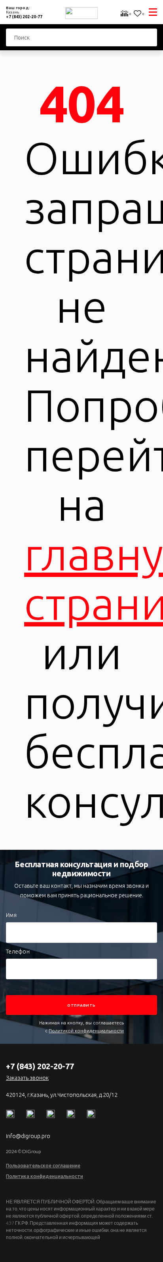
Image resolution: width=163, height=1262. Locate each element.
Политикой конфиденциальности (86, 1030)
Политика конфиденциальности (44, 1176)
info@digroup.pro (28, 1136)
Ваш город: (18, 10)
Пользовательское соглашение (43, 1165)
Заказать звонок (27, 1078)
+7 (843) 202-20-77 (24, 17)
